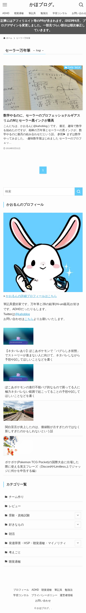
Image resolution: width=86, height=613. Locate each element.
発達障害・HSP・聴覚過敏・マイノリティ (37, 543)
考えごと (15, 552)
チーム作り (16, 497)
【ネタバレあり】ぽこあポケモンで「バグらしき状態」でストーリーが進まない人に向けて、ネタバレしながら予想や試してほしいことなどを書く (42, 355)
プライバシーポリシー (44, 595)
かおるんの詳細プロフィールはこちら (31, 296)
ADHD (35, 589)
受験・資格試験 (19, 515)
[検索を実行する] (79, 191)
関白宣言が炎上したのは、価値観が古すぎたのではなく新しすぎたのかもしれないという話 (42, 429)
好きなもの (16, 524)
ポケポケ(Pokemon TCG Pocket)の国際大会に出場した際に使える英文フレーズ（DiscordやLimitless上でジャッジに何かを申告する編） (43, 466)
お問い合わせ (43, 600)
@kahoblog (22, 314)
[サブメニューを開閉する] (78, 515)
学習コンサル (21, 595)
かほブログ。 (43, 5)
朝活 (12, 533)
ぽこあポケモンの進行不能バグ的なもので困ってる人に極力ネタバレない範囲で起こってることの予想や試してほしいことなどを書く (42, 391)
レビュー (15, 506)
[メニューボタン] (5, 5)
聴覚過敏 (15, 561)
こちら (28, 319)
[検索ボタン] (81, 5)
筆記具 (58, 589)
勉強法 (69, 589)
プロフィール (21, 589)
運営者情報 (66, 595)
